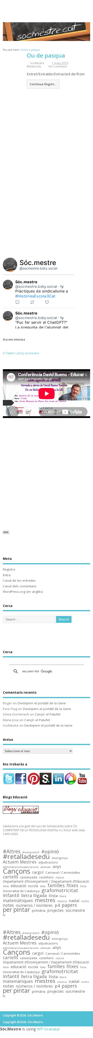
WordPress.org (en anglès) (23, 591)
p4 (57, 905)
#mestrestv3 (30, 852)
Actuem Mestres (19, 862)
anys (57, 867)
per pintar (16, 910)
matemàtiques (18, 901)
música (62, 901)
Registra (9, 569)
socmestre (75, 910)
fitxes (72, 886)
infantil (11, 895)
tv (4, 915)
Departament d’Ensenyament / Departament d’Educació (46, 882)
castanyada (28, 877)
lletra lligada (34, 896)
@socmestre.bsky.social (38, 268)
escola (33, 886)
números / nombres (34, 905)
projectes (55, 911)
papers (69, 905)
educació (18, 886)
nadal (74, 901)
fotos (83, 886)
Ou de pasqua (46, 55)
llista (53, 896)
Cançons (16, 871)
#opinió (50, 851)
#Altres (12, 851)
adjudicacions (48, 862)
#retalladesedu (26, 856)
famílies (56, 886)
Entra (6, 575)
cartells (10, 877)
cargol (37, 872)
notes (8, 905)
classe (60, 877)
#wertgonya (60, 858)
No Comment (58, 66)
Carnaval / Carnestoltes (62, 873)
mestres (45, 900)
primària (38, 910)
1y (62, 286)
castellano (46, 877)
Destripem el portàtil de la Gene (42, 703)
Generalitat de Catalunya (21, 891)
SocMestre (37, 63)
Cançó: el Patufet (47, 714)
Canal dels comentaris (19, 586)
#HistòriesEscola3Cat (35, 296)
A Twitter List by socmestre (21, 353)
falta (43, 886)
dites (6, 886)
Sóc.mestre (38, 263)
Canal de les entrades (19, 580)
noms (85, 901)
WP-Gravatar (48, 1029)
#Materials (34, 66)
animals (45, 867)
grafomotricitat (59, 890)
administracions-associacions (20, 867)
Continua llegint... (43, 84)
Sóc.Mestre (46, 7)
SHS (5, 532)
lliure (63, 896)
